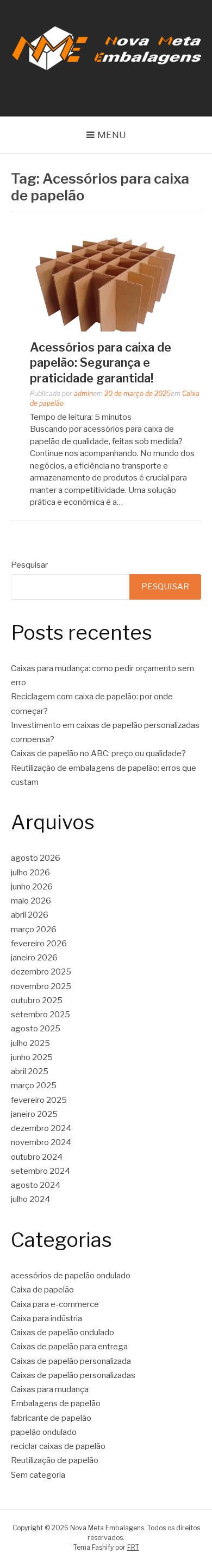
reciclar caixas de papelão (58, 1446)
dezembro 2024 (41, 1128)
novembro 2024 (41, 1142)
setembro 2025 (40, 1014)
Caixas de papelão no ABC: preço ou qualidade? (98, 753)
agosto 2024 (35, 1185)
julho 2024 (30, 1199)
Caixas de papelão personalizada (71, 1361)
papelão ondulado (44, 1432)
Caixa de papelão (42, 1290)
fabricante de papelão (51, 1418)
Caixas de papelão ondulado (62, 1332)
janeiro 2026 (34, 958)
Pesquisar (29, 565)
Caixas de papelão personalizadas (73, 1375)
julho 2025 (30, 1043)
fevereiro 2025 (39, 1100)
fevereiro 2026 (39, 943)
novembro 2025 (41, 986)
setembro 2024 (40, 1171)
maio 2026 (31, 901)
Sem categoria (38, 1475)
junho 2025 (32, 1057)
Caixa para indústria (46, 1318)
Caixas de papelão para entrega (69, 1346)
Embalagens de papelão (56, 1403)
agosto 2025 (35, 1029)
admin (83, 393)
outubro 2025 (37, 1000)
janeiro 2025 (34, 1114)
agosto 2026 (35, 858)
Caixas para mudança (50, 1389)
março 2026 (34, 929)
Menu (111, 134)
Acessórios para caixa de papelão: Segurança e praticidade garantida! (100, 362)
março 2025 (34, 1085)
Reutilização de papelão (54, 1460)
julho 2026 (30, 873)
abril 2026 (29, 915)
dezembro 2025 (41, 972)
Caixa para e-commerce (55, 1304)
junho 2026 (32, 887)
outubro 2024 (37, 1157)
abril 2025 (29, 1071)
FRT (133, 1547)
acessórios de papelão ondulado (70, 1276)
